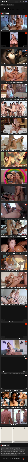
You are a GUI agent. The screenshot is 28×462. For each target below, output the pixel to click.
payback (8, 453)
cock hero (3, 451)
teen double (13, 449)
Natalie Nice (13, 453)
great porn (14, 454)
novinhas (3, 453)
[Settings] (23, 1)
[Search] (20, 1)
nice (17, 453)
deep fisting (9, 451)
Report (18, 458)
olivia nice (22, 449)
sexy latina (21, 451)
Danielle (3, 448)
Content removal (13, 458)
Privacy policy (6, 458)
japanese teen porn (5, 449)
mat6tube (4, 1)
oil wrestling (8, 454)
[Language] (26, 1)
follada (18, 449)
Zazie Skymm (8, 448)
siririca (13, 448)
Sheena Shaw (22, 453)
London (3, 454)
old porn (18, 448)
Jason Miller (15, 451)
